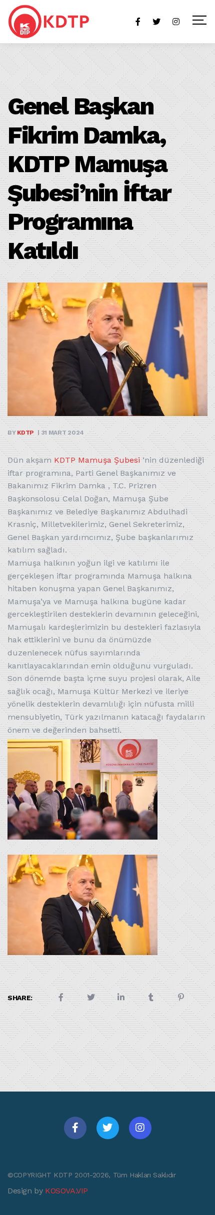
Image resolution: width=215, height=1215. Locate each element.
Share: (20, 998)
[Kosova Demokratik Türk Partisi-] (50, 21)
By (21, 432)
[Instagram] (140, 1128)
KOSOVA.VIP (66, 1190)
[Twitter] (107, 1128)
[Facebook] (75, 1128)
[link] (97, 460)
